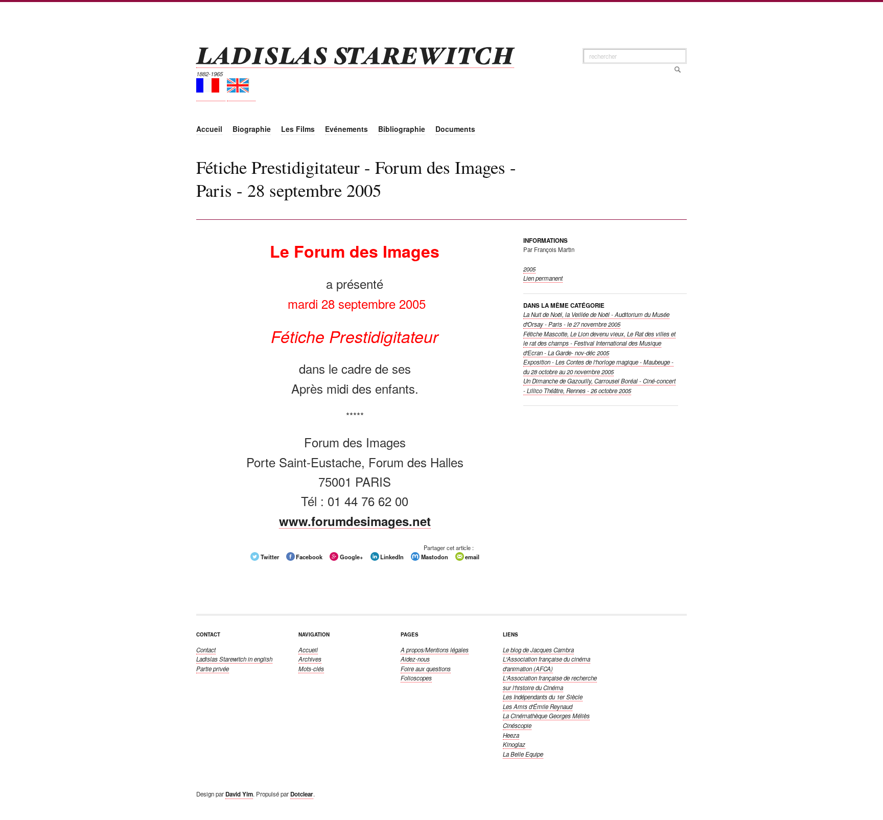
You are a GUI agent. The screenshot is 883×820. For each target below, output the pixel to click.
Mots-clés (311, 669)
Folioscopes (416, 678)
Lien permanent (543, 278)
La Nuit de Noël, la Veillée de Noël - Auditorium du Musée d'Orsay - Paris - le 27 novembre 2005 (596, 319)
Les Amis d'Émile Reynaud (537, 706)
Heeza (511, 735)
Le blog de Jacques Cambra (538, 650)
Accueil (308, 650)
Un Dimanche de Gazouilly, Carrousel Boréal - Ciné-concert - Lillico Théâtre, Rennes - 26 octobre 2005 (599, 386)
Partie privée (212, 669)
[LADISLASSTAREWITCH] (355, 54)
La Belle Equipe (523, 754)
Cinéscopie (517, 725)
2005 (529, 269)
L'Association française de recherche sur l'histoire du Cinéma (550, 683)
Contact (206, 650)
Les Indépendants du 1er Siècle (543, 697)
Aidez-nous (415, 659)
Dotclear (301, 794)
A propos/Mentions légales (435, 650)
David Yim (239, 794)
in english (234, 659)
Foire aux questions (426, 669)
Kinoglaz (514, 744)
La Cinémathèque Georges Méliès (546, 716)
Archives (309, 659)
